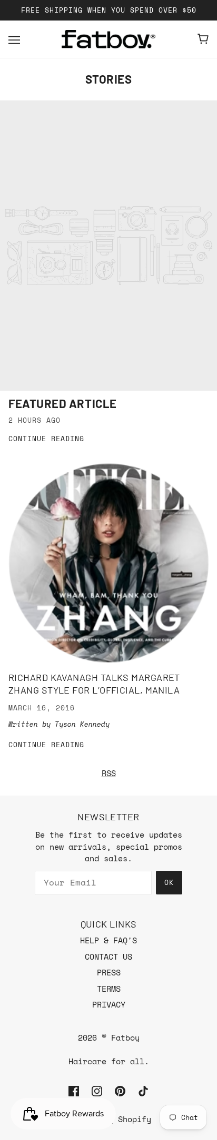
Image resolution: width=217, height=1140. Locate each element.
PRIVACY (108, 1004)
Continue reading (46, 439)
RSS (109, 773)
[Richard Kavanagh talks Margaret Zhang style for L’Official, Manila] (108, 563)
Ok (169, 882)
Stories (108, 79)
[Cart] (203, 39)
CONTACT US (108, 956)
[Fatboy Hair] (108, 39)
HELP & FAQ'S (108, 940)
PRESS (109, 972)
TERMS (109, 988)
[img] (73, 1090)
